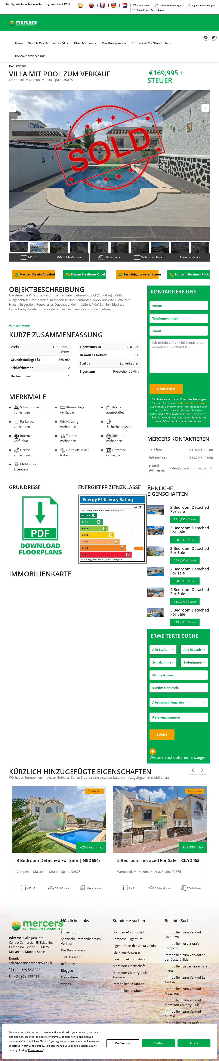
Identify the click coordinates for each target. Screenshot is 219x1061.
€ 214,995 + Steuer (185, 523)
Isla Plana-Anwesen (127, 956)
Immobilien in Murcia (128, 987)
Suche (162, 738)
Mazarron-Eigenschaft (129, 969)
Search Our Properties (45, 43)
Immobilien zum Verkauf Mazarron (183, 994)
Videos (66, 987)
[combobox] (163, 653)
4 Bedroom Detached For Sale (189, 595)
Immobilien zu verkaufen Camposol (183, 949)
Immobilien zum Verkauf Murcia (183, 1017)
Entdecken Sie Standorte (150, 43)
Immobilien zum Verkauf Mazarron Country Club (183, 1005)
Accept (194, 1043)
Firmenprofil (70, 935)
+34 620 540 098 (200, 461)
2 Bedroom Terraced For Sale (158, 864)
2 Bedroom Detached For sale (189, 513)
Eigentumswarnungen (203, 5)
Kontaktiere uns (72, 980)
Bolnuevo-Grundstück (129, 935)
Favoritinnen (143, 5)
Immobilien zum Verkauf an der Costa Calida (185, 960)
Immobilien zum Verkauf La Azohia (185, 983)
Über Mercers (84, 43)
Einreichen (166, 392)
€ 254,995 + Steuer (185, 564)
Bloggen (67, 974)
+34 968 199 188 (200, 453)
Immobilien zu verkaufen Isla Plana (186, 971)
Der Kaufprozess (114, 43)
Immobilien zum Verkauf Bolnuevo (183, 937)
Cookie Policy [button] (36, 1046)
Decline (158, 1043)
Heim (19, 43)
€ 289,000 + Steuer (185, 543)
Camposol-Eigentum (127, 942)
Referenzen (69, 967)
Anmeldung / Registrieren (150, 10)
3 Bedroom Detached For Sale (189, 533)
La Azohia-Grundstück (129, 962)
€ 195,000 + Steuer (185, 625)
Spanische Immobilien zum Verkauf (81, 944)
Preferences (122, 1043)
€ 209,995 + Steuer (185, 584)
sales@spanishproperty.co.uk (191, 471)
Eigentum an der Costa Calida (134, 949)
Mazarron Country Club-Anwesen (130, 978)
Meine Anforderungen (171, 5)
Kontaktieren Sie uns (30, 56)
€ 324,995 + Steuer (185, 605)
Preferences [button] (35, 1050)
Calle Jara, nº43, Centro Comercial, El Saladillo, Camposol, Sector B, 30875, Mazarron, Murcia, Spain (31, 948)
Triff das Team (71, 960)
